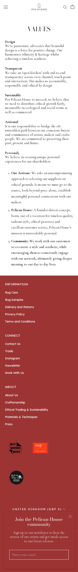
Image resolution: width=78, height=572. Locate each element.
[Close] (70, 516)
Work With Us (14, 373)
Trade (9, 351)
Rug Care (11, 292)
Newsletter (12, 365)
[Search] (65, 7)
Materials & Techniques (21, 417)
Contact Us (12, 344)
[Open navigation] (6, 7)
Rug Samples (14, 300)
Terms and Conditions (20, 321)
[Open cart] (72, 7)
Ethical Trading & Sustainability (26, 410)
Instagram (12, 358)
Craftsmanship (15, 402)
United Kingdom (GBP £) (37, 509)
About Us (11, 395)
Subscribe (39, 565)
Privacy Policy (15, 314)
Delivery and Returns (19, 307)
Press (8, 424)
